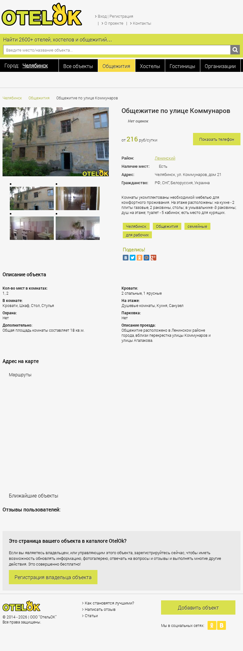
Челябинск (12, 97)
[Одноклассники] (139, 257)
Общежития (39, 97)
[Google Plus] (153, 257)
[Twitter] (132, 257)
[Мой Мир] (146, 257)
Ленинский (165, 158)
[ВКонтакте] (125, 257)
